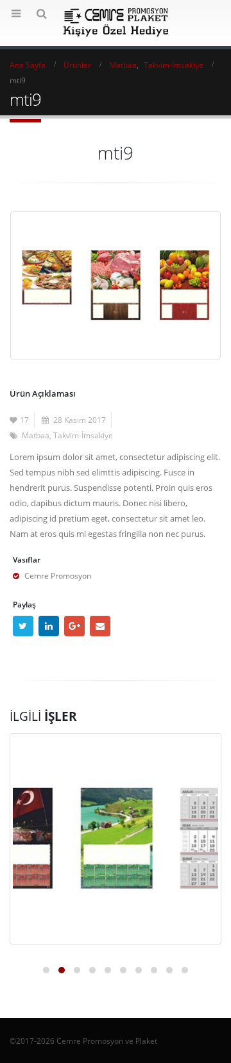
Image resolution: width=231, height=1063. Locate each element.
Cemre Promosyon (57, 575)
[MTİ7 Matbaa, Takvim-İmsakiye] (115, 838)
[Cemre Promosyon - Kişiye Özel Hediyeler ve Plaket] (116, 22)
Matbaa (35, 435)
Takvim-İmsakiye (83, 435)
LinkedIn (48, 626)
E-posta (100, 626)
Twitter (23, 626)
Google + (74, 626)
